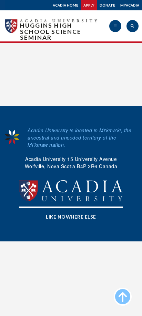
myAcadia (129, 5)
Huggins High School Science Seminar (50, 31)
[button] (115, 26)
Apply (88, 5)
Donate (107, 5)
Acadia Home (65, 5)
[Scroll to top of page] (123, 297)
